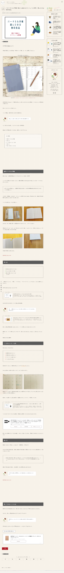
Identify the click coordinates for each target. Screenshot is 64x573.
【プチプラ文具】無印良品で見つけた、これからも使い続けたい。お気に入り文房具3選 (27, 404)
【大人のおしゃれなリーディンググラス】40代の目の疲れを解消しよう (27, 317)
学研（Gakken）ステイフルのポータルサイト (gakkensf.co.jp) (24, 97)
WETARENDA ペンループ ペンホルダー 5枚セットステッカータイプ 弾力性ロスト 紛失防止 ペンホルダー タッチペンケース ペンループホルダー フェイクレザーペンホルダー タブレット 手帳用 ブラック (26, 421)
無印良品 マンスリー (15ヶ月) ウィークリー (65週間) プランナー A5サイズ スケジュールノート (26, 537)
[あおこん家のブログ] (3, 3)
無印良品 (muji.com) (7, 255)
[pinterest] (55, 93)
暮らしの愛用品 (5, 41)
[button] (5, 559)
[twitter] (53, 93)
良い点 (8, 140)
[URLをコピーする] (41, 559)
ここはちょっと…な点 (11, 142)
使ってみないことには (11, 145)
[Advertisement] (23, 158)
